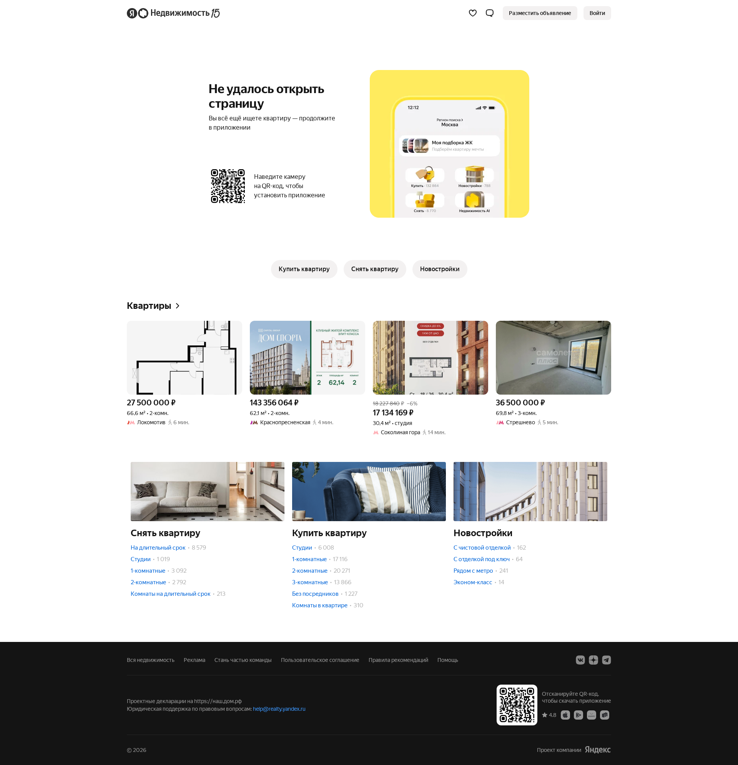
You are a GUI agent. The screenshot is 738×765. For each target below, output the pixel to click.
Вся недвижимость (151, 660)
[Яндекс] (597, 749)
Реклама (194, 660)
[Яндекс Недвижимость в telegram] (606, 660)
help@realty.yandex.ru (279, 709)
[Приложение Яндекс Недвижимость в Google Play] (578, 715)
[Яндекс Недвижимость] (174, 13)
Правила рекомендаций (398, 660)
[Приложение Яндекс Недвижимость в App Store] (565, 715)
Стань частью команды (243, 660)
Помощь (447, 660)
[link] (597, 13)
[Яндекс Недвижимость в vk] (580, 660)
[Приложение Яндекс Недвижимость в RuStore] (604, 715)
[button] (490, 13)
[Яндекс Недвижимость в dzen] (593, 660)
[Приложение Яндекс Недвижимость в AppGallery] (591, 715)
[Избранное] (473, 13)
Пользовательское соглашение (320, 660)
